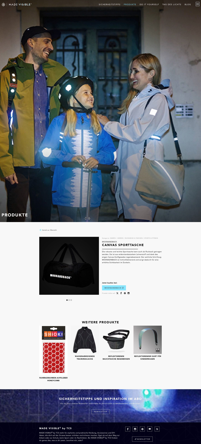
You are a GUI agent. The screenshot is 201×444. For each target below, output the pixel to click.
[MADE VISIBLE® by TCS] (40, 4)
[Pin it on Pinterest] (125, 293)
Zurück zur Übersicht (49, 230)
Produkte (130, 4)
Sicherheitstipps (109, 4)
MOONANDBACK (113, 288)
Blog (188, 4)
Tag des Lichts (171, 4)
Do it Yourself (149, 4)
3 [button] (71, 300)
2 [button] (69, 300)
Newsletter (100, 412)
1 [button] (67, 300)
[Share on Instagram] (129, 293)
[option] (69, 266)
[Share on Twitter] (117, 293)
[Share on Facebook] (121, 293)
